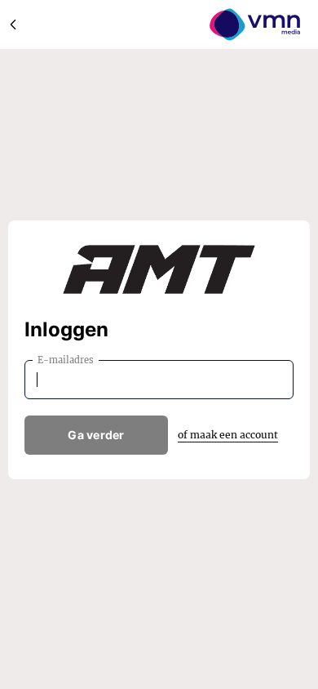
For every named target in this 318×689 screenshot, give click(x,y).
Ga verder (96, 435)
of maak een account (228, 435)
